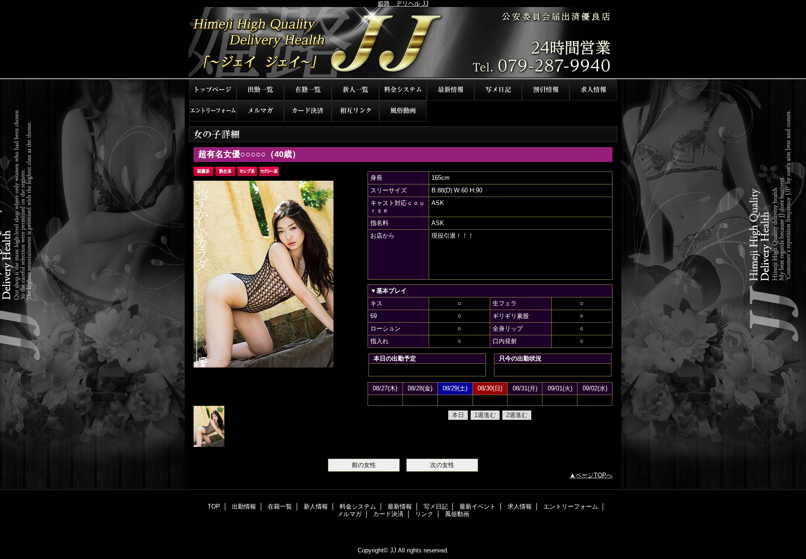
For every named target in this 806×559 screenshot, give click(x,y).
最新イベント (546, 89)
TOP (212, 89)
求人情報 (593, 89)
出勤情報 (260, 89)
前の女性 (364, 464)
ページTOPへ (594, 475)
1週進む (485, 414)
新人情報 (355, 89)
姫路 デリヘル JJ (403, 3)
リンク (355, 110)
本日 (458, 414)
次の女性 (442, 464)
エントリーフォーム (212, 110)
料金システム (403, 89)
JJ (403, 43)
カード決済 (308, 110)
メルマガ (260, 110)
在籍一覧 (308, 89)
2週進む (517, 414)
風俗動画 (403, 110)
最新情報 (450, 89)
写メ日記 (498, 89)
